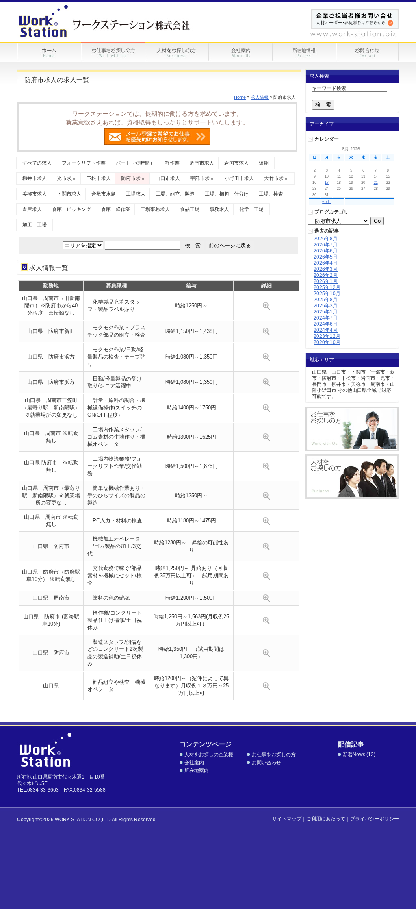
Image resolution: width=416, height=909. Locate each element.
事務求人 (219, 209)
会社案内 (194, 762)
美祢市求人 (34, 193)
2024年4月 (326, 330)
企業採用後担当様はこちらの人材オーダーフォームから (355, 19)
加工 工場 (34, 224)
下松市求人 (99, 178)
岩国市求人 (236, 163)
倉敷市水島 (103, 193)
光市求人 (66, 178)
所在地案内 (196, 770)
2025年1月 (326, 311)
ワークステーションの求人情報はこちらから (352, 429)
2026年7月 (326, 244)
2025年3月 (326, 305)
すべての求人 (37, 163)
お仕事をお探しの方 (113, 52)
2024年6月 (326, 324)
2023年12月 (327, 336)
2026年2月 (326, 275)
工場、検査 (271, 193)
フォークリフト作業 (84, 163)
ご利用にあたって (325, 819)
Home (240, 97)
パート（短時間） (135, 163)
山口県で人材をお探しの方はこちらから (352, 477)
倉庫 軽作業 (115, 209)
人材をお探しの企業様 (208, 754)
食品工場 (189, 209)
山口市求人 (168, 178)
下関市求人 (69, 193)
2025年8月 (326, 299)
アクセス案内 (304, 52)
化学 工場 (251, 209)
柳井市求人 (34, 178)
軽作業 (172, 163)
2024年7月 (326, 317)
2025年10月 (327, 293)
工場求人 (135, 193)
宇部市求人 (202, 178)
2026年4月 (326, 263)
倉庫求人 (32, 209)
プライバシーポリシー (374, 819)
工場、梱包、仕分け (227, 193)
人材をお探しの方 (176, 52)
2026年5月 (326, 256)
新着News (354, 754)
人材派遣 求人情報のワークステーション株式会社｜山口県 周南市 (105, 21)
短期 (264, 163)
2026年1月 (326, 281)
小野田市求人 (239, 178)
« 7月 (326, 202)
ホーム (49, 52)
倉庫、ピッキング (71, 209)
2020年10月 (327, 342)
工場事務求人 (155, 209)
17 (327, 182)
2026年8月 (326, 238)
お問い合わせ (367, 52)
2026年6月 (326, 250)
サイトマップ (286, 819)
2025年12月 (327, 287)
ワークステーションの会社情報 (240, 52)
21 (376, 182)
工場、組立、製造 (175, 193)
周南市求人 (202, 163)
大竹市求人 (276, 178)
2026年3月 (326, 269)
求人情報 (260, 97)
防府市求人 (133, 178)
